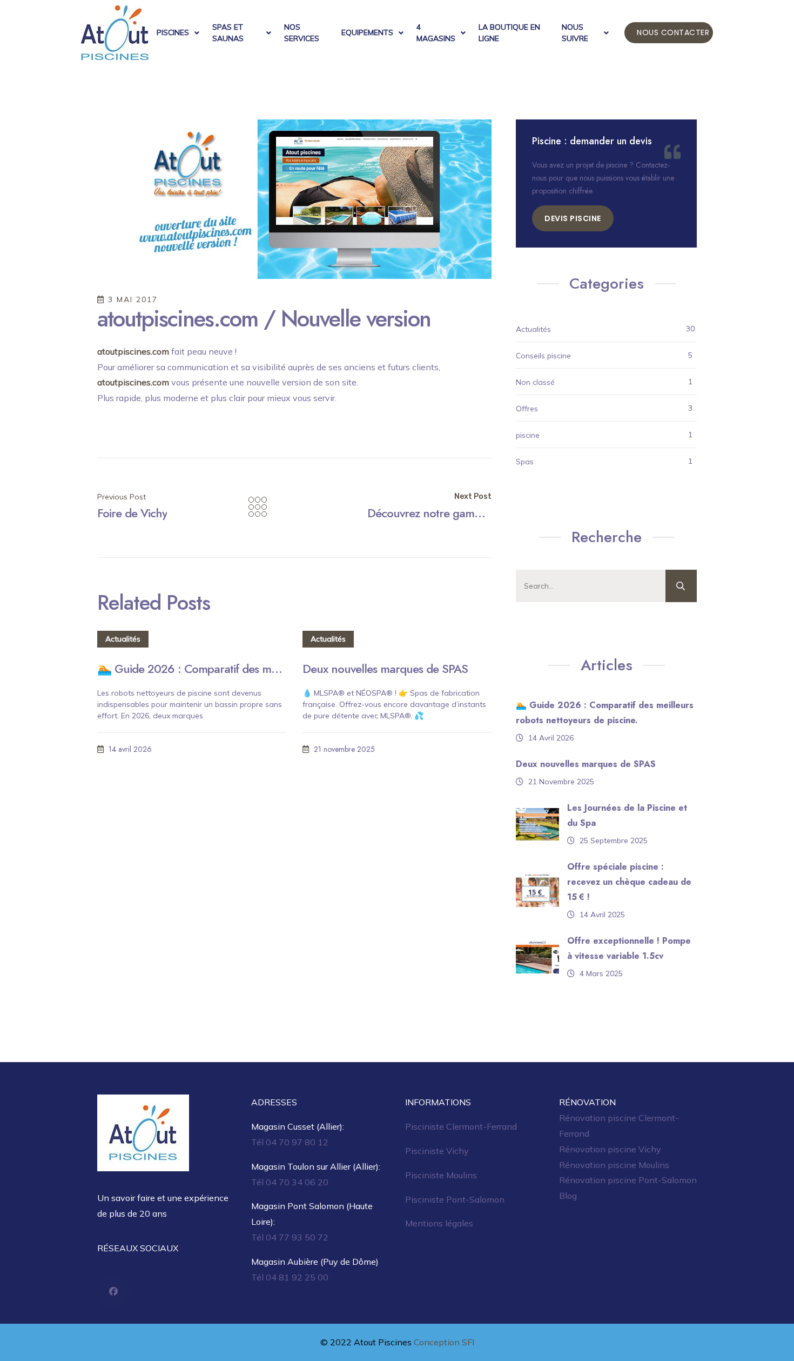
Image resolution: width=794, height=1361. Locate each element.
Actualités (122, 639)
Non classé (535, 382)
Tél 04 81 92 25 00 (289, 1277)
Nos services (301, 32)
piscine (528, 435)
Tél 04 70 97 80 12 (289, 1142)
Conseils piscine (543, 356)
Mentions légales (439, 1223)
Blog (568, 1195)
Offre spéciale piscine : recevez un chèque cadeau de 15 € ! (629, 881)
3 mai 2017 (131, 299)
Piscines (173, 32)
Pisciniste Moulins (441, 1175)
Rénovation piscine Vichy (610, 1149)
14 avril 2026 (129, 749)
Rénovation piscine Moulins (614, 1164)
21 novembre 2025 (343, 749)
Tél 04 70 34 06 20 (289, 1182)
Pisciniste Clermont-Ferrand (461, 1126)
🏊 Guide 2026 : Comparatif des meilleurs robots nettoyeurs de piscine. (191, 669)
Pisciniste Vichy (437, 1150)
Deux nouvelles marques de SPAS (385, 669)
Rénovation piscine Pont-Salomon (628, 1180)
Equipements (367, 32)
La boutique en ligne (509, 32)
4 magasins (435, 32)
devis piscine (572, 218)
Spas (525, 461)
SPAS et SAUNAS (228, 32)
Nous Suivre (575, 32)
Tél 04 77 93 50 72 (289, 1237)
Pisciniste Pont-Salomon (454, 1199)
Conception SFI (444, 1342)
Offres (527, 408)
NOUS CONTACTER (673, 32)
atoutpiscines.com (133, 351)
